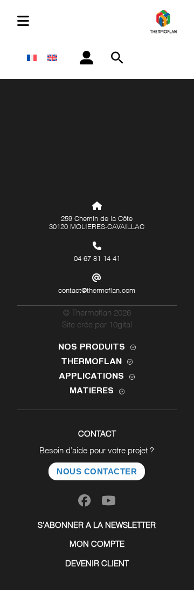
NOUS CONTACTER (97, 471)
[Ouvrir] (23, 21)
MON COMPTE (97, 544)
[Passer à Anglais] (52, 58)
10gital (120, 325)
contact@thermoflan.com (96, 290)
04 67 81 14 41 (97, 259)
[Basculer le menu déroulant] (133, 347)
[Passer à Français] (32, 58)
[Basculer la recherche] (117, 58)
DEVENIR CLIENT (97, 564)
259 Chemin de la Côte (97, 219)
